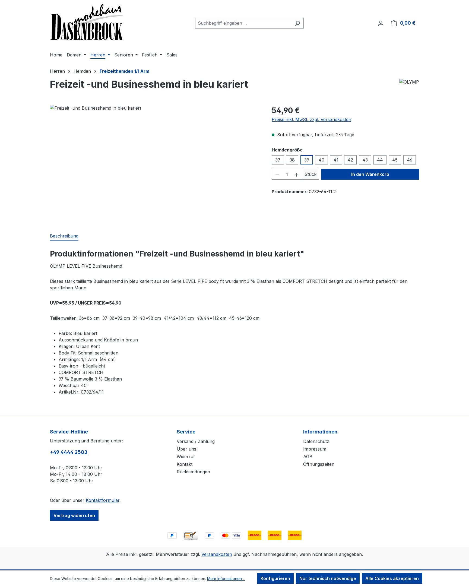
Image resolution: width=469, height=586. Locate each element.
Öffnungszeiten (318, 464)
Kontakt (184, 464)
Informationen (320, 432)
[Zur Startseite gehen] (87, 22)
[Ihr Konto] (380, 23)
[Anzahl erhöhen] (296, 174)
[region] (155, 163)
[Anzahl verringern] (277, 174)
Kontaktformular (102, 500)
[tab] (64, 236)
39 (306, 160)
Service (186, 432)
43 (365, 160)
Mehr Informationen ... (226, 578)
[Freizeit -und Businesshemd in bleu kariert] (155, 163)
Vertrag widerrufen (74, 515)
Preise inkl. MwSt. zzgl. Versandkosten (311, 119)
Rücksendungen (193, 471)
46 (409, 160)
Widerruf (186, 456)
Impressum (314, 449)
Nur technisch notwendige (327, 578)
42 (350, 160)
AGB (307, 456)
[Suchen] (297, 23)
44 (380, 160)
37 (277, 160)
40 (321, 160)
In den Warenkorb (370, 174)
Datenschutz (316, 441)
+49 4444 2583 (68, 452)
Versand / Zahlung (196, 441)
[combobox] (243, 23)
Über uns (186, 449)
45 (395, 160)
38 (292, 160)
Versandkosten (216, 554)
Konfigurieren (275, 578)
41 (336, 160)
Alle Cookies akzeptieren (392, 578)
